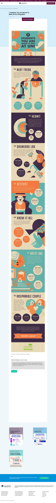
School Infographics (18, 491)
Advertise (40, 0)
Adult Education (4, 495)
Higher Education (4, 494)
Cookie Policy (44, 495)
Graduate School (32, 495)
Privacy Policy (44, 494)
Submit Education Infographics (5, 0)
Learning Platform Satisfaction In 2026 (38, 431)
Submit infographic (51, 3)
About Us (43, 496)
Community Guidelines (45, 491)
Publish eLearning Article (13, 0)
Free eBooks (35, 0)
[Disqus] (28, 386)
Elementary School (32, 491)
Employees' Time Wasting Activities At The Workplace (15, 454)
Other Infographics (18, 495)
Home (1, 8)
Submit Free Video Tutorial (29, 0)
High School (31, 494)
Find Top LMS (44, 0)
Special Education (4, 491)
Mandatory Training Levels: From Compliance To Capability (15, 432)
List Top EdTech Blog (21, 0)
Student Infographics (19, 494)
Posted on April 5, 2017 (12, 16)
